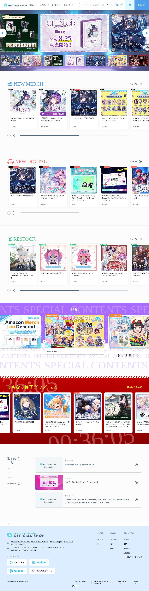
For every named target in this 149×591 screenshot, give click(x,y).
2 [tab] (122, 355)
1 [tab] (119, 355)
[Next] (145, 33)
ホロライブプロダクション (20, 541)
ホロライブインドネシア (39, 541)
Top (8, 523)
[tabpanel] (74, 334)
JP (120, 5)
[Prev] (3, 33)
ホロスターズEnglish (18, 544)
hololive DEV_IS (58, 547)
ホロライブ (15, 547)
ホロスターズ (68, 541)
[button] (13, 135)
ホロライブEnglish (56, 541)
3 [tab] (126, 355)
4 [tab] (130, 355)
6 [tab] (137, 355)
